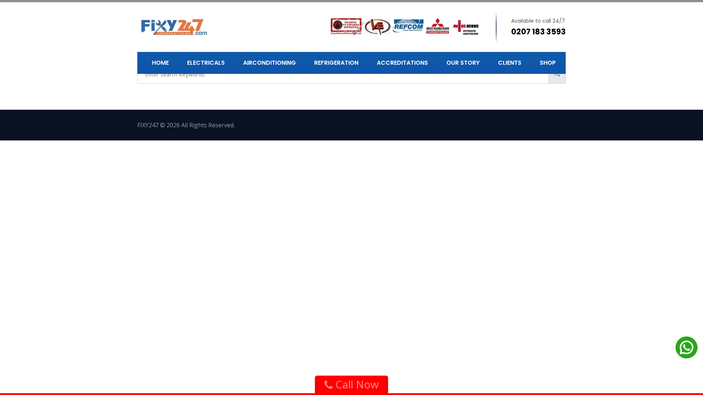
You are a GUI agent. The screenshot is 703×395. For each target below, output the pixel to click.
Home (160, 63)
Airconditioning (269, 63)
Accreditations (402, 63)
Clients (509, 63)
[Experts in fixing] (191, 27)
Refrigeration (336, 63)
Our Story (463, 63)
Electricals (206, 63)
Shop (548, 63)
